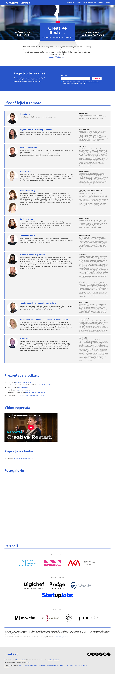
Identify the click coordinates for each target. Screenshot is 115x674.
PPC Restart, (60, 665)
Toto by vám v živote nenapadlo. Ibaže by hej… (31, 395)
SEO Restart (78, 665)
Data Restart (43, 665)
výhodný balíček (24, 665)
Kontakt (107, 2)
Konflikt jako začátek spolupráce (35, 392)
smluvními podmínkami (91, 81)
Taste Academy (21, 660)
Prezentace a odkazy (89, 2)
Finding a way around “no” (23, 382)
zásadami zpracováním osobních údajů (73, 83)
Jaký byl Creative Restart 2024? (23, 458)
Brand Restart (34, 665)
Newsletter (70, 2)
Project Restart (69, 665)
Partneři (100, 2)
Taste (64, 57)
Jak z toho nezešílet (24, 390)
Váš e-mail (64, 75)
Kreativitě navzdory (45, 385)
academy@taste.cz (62, 636)
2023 (29, 662)
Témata (78, 2)
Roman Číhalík (54, 57)
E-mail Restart (51, 665)
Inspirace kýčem (23, 387)
